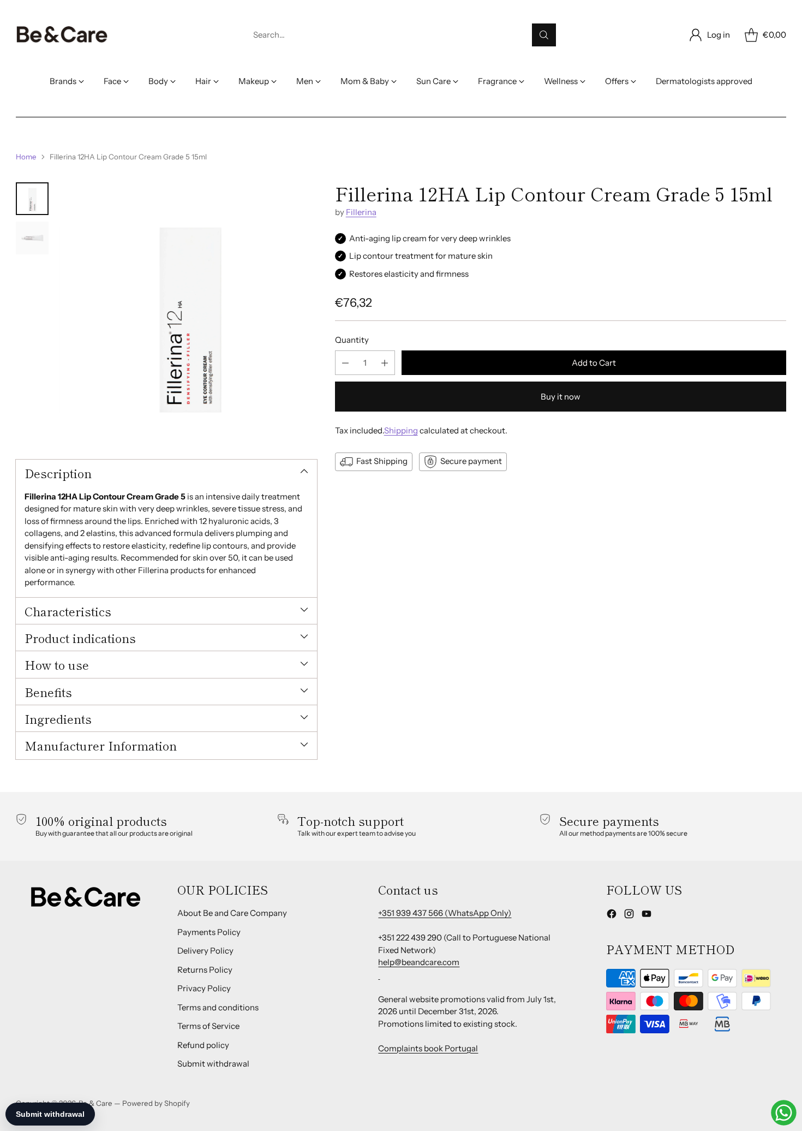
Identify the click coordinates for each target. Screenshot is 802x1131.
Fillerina (361, 212)
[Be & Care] (62, 35)
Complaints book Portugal (428, 1048)
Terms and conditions (218, 1007)
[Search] (544, 34)
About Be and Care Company (232, 913)
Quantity (352, 340)
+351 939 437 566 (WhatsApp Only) (444, 913)
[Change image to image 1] (32, 198)
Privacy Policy (204, 988)
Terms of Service (208, 1026)
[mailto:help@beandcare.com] (379, 974)
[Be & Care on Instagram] (629, 915)
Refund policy (203, 1045)
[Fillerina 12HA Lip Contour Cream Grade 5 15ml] (187, 310)
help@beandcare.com (418, 962)
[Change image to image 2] (32, 238)
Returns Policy (204, 970)
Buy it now (560, 397)
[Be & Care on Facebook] (611, 915)
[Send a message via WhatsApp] (784, 1113)
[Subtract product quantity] (345, 363)
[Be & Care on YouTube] (646, 915)
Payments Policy (209, 932)
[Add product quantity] (384, 363)
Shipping (401, 431)
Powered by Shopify (156, 1103)
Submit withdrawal (213, 1063)
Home (26, 156)
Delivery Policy (205, 950)
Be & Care (95, 1103)
